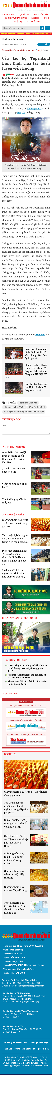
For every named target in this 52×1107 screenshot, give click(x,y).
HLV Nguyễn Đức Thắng (14, 407)
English (35, 18)
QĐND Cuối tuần (40, 15)
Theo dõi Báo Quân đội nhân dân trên (18, 50)
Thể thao (6, 39)
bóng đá (21, 112)
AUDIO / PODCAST (16, 660)
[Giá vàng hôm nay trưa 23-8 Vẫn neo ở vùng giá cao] (26, 774)
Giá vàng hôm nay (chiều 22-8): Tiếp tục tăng (14, 874)
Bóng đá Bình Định (37, 407)
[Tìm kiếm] (42, 28)
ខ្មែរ (21, 21)
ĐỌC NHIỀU (10, 754)
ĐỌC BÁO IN (24, 15)
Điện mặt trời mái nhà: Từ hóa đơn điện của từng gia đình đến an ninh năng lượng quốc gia (14, 557)
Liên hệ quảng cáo (34, 1049)
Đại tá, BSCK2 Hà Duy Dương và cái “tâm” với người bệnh (16, 823)
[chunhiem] (26, 607)
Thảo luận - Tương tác (13, 1049)
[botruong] (26, 592)
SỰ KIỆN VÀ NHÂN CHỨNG (16, 18)
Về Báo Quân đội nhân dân (15, 1043)
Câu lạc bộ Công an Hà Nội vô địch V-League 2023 (36, 387)
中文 (45, 18)
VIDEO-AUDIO (8, 15)
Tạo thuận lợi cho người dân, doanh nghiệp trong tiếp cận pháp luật (15, 538)
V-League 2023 (35, 108)
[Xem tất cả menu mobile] (47, 28)
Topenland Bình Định (28, 403)
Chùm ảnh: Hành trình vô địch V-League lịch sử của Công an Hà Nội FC (36, 370)
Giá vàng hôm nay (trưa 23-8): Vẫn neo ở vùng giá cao (15, 523)
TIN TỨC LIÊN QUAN (13, 447)
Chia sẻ (44, 44)
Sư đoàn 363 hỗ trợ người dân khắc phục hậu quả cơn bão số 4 (13, 573)
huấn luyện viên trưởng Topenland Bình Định (24, 411)
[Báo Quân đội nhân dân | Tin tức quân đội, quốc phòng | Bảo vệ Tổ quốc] (26, 5)
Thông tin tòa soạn (39, 1043)
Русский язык (33, 21)
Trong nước (18, 39)
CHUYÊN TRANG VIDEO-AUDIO (19, 618)
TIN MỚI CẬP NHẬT (13, 514)
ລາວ (14, 21)
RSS (47, 1049)
